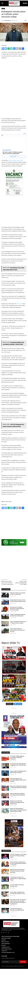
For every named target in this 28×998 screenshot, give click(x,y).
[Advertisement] (14, 75)
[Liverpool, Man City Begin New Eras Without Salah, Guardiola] (5, 773)
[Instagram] (4, 932)
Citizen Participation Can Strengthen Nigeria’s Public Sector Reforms (18, 780)
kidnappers (19, 303)
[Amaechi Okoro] (2, 20)
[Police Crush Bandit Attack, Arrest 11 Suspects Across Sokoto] (5, 623)
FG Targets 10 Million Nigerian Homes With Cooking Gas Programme (17, 758)
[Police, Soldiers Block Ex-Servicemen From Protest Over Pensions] (5, 630)
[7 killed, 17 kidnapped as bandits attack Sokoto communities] (5, 616)
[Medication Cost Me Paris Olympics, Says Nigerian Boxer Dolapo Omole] (5, 803)
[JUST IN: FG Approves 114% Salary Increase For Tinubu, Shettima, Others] (5, 856)
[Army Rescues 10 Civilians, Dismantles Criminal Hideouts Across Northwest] (5, 609)
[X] (8, 932)
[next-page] (5, 636)
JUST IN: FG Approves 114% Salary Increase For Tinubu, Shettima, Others (18, 856)
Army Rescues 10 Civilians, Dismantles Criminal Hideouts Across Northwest (17, 609)
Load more (13, 816)
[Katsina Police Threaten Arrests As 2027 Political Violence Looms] (5, 602)
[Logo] (14, 3)
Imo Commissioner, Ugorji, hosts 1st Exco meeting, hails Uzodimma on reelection (18, 863)
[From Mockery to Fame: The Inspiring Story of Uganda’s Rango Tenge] (5, 879)
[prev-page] (2, 636)
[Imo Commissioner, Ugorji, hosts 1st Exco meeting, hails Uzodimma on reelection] (5, 864)
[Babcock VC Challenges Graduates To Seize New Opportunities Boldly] (5, 788)
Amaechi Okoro (7, 20)
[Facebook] (1, 932)
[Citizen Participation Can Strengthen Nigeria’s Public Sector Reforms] (5, 780)
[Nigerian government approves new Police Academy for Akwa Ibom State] (5, 871)
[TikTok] (6, 932)
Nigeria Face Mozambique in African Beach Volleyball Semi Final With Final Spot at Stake (18, 810)
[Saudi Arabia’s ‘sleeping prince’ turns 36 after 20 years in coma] (5, 894)
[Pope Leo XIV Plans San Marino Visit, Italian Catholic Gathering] (5, 795)
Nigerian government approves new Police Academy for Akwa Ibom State (17, 871)
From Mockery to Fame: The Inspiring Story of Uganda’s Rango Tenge (18, 879)
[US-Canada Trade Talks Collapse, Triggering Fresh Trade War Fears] (5, 765)
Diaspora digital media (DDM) (15, 160)
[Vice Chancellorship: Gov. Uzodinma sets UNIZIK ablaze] (5, 910)
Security (3, 8)
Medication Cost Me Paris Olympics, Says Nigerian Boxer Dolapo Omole (17, 802)
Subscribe (22, 961)
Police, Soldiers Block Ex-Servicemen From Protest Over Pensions (17, 630)
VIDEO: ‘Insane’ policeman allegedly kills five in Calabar (21, 583)
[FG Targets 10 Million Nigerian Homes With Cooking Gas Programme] (5, 758)
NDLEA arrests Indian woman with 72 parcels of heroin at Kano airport (7, 583)
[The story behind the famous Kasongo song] (5, 886)
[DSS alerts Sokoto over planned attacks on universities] (5, 595)
